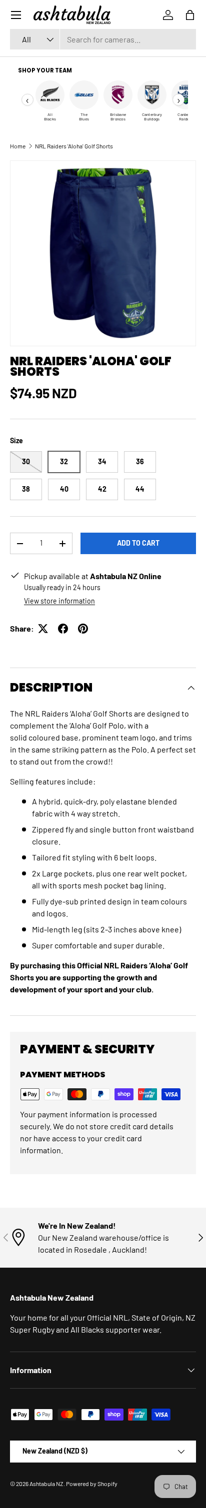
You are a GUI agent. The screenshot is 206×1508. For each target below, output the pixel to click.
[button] (190, 15)
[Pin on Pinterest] (83, 629)
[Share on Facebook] (63, 629)
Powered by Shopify (92, 1483)
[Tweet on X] (43, 629)
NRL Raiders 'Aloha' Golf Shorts (74, 145)
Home (18, 145)
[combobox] (103, 39)
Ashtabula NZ (47, 1483)
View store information (59, 601)
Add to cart (138, 543)
